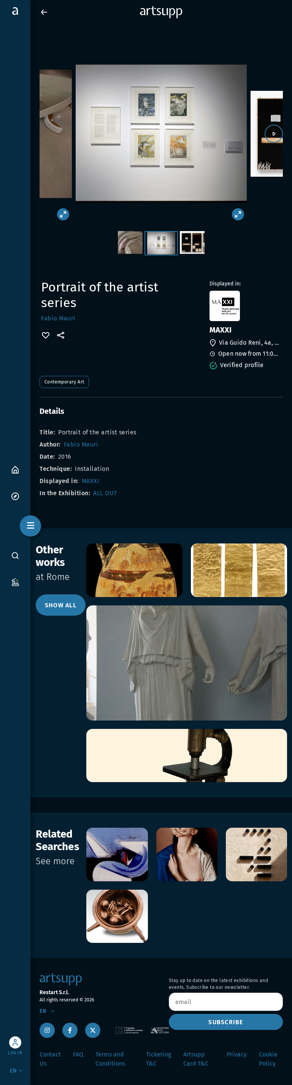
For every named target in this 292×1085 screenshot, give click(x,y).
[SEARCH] (15, 555)
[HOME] (15, 469)
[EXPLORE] (15, 495)
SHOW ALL (60, 605)
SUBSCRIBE (225, 1022)
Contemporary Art (64, 382)
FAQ (78, 1054)
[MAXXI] (245, 306)
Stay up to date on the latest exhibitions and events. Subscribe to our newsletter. (218, 984)
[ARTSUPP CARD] (15, 581)
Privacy (237, 1054)
